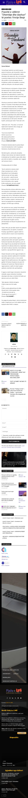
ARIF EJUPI (4, 536)
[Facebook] (3, 23)
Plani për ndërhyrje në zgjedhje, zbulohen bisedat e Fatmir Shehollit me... (9, 476)
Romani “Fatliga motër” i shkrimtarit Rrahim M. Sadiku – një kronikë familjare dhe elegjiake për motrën (18, 392)
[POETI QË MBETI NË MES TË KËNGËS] (5, 383)
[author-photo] (14, 342)
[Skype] (15, 354)
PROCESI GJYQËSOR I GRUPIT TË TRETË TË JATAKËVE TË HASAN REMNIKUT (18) (10, 775)
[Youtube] (15, 357)
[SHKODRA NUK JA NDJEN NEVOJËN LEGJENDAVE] (22, 501)
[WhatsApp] (13, 23)
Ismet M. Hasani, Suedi (7, 518)
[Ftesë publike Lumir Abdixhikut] (23, 783)
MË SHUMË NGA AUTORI (8, 366)
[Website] (22, 354)
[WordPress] (12, 357)
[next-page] (5, 400)
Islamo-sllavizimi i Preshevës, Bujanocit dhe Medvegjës (10, 789)
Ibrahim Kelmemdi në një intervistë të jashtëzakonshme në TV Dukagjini (9, 485)
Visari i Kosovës (7, 763)
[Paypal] (12, 354)
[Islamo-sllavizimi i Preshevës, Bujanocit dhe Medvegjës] (23, 790)
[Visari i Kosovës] (14, 753)
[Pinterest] (10, 23)
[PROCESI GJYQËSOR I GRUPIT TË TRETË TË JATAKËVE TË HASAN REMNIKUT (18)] (23, 775)
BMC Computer (5, 565)
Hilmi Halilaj (5, 526)
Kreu (3, 6)
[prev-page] (3, 400)
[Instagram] (9, 354)
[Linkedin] (13, 698)
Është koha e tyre (19, 518)
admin (5, 20)
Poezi (10, 9)
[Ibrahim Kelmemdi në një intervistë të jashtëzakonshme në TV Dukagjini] (22, 485)
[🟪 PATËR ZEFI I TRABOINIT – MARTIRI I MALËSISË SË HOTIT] (22, 508)
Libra (6, 9)
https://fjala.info (14, 346)
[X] (6, 23)
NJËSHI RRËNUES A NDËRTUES (21, 324)
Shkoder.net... (5, 714)
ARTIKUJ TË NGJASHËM (8, 364)
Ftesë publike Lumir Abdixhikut (10, 781)
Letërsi (6, 6)
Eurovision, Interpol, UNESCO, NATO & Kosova (7, 325)
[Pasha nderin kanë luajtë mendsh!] (22, 493)
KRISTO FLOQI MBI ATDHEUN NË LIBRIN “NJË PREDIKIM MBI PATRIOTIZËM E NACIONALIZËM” (17, 374)
